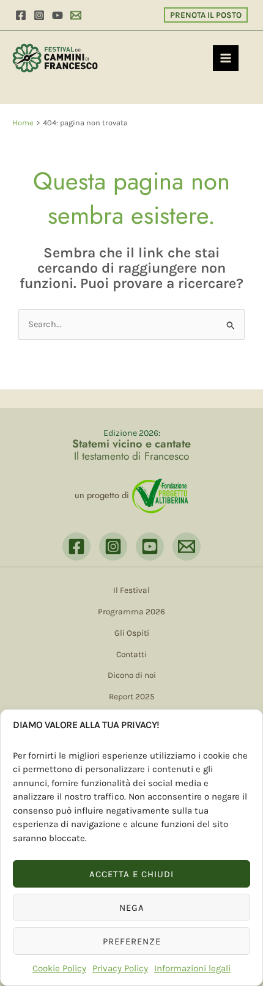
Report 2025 (132, 696)
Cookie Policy (59, 968)
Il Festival (131, 590)
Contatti (131, 654)
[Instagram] (39, 15)
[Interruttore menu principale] (226, 58)
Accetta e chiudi (131, 874)
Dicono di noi (132, 675)
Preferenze (132, 941)
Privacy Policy (120, 968)
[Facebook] (20, 15)
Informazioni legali (192, 968)
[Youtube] (57, 15)
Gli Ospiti (131, 633)
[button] (206, 15)
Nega (131, 907)
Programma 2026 (131, 611)
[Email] (75, 15)
